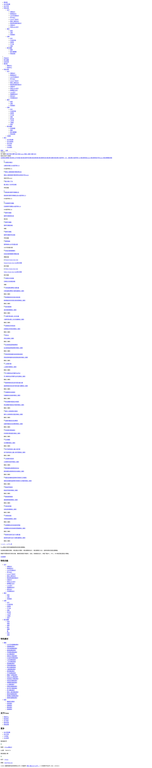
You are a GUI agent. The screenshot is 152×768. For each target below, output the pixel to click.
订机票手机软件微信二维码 (11, 461)
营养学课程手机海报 (9, 235)
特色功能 (6, 8)
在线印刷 (6, 62)
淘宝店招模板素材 (12, 680)
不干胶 (12, 44)
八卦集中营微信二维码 (10, 367)
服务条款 (6, 722)
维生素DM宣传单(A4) (74, 157)
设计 (8, 10)
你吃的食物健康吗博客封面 (11, 254)
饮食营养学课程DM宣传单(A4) (12, 206)
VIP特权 (9, 145)
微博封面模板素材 (12, 697)
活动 (16, 154)
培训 (7, 154)
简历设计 (12, 96)
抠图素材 (9, 709)
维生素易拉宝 (43, 157)
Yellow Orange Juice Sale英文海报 (13, 272)
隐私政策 (6, 724)
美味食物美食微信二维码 (11, 499)
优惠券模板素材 (11, 665)
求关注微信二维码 (9, 338)
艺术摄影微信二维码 (9, 443)
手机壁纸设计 (14, 98)
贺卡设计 (12, 17)
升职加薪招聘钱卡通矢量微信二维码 (14, 291)
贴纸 (11, 30)
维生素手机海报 (27, 157)
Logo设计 (12, 92)
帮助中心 (6, 717)
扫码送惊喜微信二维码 (10, 509)
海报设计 (12, 12)
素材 (8, 29)
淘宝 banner (21, 154)
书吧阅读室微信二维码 (10, 518)
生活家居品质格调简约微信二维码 (13, 348)
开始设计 (6, 58)
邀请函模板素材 (11, 650)
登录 (2, 150)
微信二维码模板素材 (12, 692)
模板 (5, 642)
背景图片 (12, 34)
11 (7, 544)
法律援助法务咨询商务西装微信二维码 (14, 528)
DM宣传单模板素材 (12, 658)
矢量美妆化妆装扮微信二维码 (12, 395)
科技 (10, 154)
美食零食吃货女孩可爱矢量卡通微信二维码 (16, 386)
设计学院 (6, 6)
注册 (6, 150)
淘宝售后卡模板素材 (12, 678)
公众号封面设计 (14, 15)
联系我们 (6, 718)
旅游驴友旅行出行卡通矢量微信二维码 (14, 537)
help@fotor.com (8, 762)
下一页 (10, 544)
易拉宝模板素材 (11, 667)
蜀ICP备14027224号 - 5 (33, 766)
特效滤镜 (12, 53)
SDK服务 (9, 147)
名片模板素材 (11, 654)
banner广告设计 (14, 19)
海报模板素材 (11, 646)
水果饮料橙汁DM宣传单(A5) (12, 165)
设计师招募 (7, 4)
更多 (5, 137)
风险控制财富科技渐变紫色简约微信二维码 (16, 357)
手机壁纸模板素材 (12, 652)
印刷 (8, 36)
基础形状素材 (11, 701)
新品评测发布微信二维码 (11, 490)
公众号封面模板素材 (12, 644)
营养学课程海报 (8, 225)
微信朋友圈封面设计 (16, 23)
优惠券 (12, 42)
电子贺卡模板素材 (12, 688)
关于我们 (6, 720)
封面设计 (12, 25)
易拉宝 (12, 118)
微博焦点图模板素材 (12, 696)
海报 (11, 46)
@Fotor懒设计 (8, 747)
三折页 (12, 120)
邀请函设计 (13, 13)
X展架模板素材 (11, 669)
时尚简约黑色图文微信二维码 (12, 433)
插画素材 (9, 705)
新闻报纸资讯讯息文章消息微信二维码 (14, 300)
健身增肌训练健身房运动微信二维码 (14, 471)
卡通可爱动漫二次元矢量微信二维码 (14, 319)
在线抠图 (12, 128)
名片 (11, 38)
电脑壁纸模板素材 (12, 682)
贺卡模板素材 (11, 690)
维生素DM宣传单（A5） (61, 157)
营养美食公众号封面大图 (11, 244)
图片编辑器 (13, 51)
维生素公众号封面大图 (16, 157)
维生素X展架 (50, 157)
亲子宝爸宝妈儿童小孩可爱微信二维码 (14, 452)
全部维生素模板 (5, 157)
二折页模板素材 (11, 661)
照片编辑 (9, 48)
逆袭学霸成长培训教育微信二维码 (13, 424)
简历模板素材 (11, 671)
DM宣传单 (13, 40)
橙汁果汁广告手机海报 (10, 184)
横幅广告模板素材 (12, 675)
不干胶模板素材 (11, 673)
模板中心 (9, 65)
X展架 (12, 122)
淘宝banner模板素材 (12, 677)
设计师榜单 (10, 141)
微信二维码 (27, 154)
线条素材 (9, 703)
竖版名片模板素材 (12, 656)
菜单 (11, 124)
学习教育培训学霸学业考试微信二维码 (14, 376)
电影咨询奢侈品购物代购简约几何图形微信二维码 (18, 480)
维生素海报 (35, 157)
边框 (11, 32)
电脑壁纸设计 (14, 94)
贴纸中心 (9, 67)
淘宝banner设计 (14, 27)
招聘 (13, 154)
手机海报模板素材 (12, 648)
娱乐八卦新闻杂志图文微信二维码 (13, 414)
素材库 (6, 2)
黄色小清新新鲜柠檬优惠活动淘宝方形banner (16, 175)
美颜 (11, 49)
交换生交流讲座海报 (9, 281)
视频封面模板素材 (12, 686)
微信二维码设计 (14, 21)
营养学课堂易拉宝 (9, 216)
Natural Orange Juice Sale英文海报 (13, 263)
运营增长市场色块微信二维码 (12, 329)
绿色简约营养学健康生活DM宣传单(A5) (15, 195)
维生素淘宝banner (86, 157)
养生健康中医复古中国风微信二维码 (14, 405)
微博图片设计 (14, 90)
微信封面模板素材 (12, 694)
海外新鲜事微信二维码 (10, 310)
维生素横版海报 (107, 157)
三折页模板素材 (11, 659)
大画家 (9, 136)
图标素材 (9, 707)
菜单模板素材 (11, 663)
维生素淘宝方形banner (97, 157)
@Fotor (6, 759)
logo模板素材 (10, 684)
